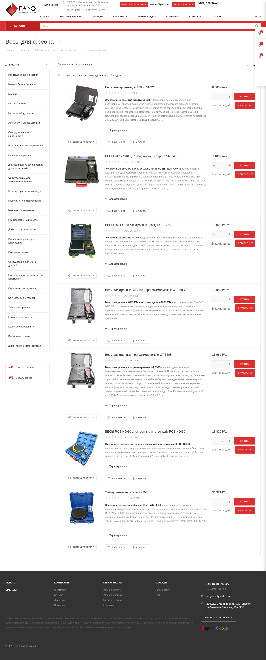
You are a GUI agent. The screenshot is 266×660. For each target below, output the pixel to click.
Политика (108, 605)
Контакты (59, 595)
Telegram (225, 4)
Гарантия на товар (113, 600)
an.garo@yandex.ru (218, 596)
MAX (232, 4)
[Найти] (257, 26)
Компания (61, 582)
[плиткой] (248, 65)
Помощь (161, 582)
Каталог (11, 582)
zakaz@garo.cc (160, 4)
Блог (157, 595)
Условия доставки (113, 595)
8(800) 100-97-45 (208, 3)
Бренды (11, 590)
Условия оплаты (112, 590)
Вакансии (59, 605)
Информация (112, 582)
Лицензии (59, 600)
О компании (60, 590)
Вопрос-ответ (162, 590)
